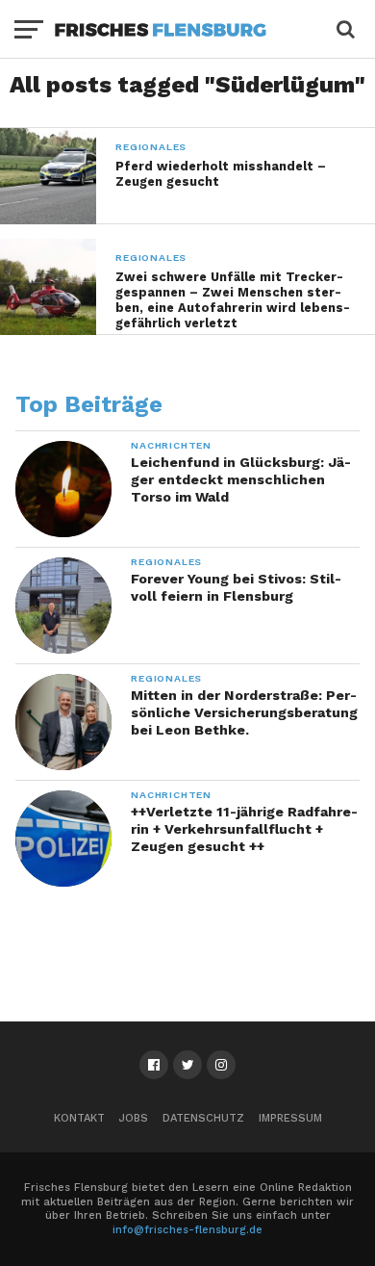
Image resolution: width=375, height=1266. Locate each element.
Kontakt (79, 1118)
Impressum (290, 1118)
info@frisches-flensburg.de (187, 1230)
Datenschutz (203, 1118)
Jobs (133, 1118)
